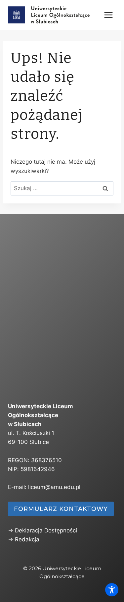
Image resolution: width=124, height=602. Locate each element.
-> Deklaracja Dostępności (42, 530)
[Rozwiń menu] (108, 15)
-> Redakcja (23, 539)
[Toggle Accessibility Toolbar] (111, 589)
